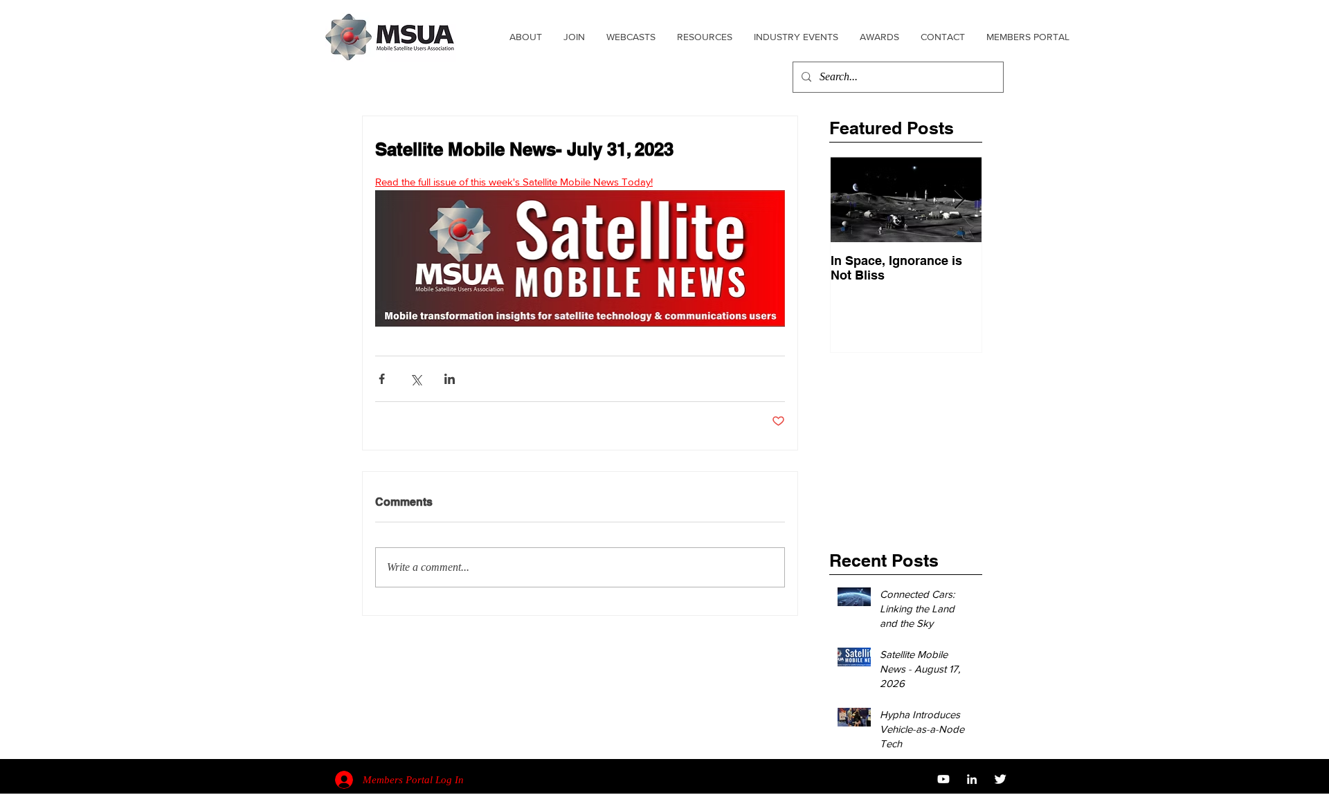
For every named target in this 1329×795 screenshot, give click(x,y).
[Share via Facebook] (381, 378)
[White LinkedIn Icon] (972, 779)
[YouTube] (943, 779)
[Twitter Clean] (1000, 779)
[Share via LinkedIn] (449, 378)
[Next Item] (959, 199)
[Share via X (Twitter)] (415, 378)
